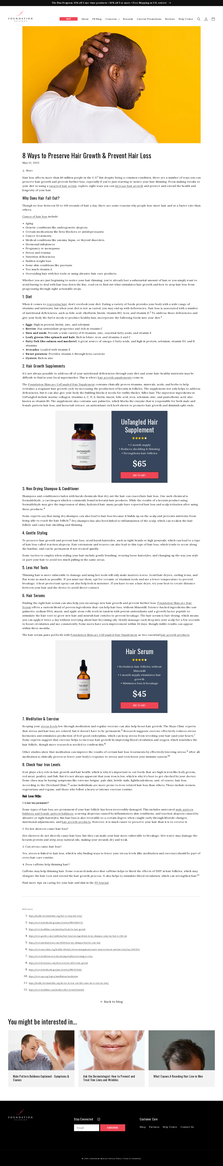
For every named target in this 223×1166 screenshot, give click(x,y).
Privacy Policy (115, 1158)
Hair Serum (139, 651)
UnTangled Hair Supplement (139, 426)
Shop (143, 1126)
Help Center (170, 1126)
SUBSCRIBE (112, 1127)
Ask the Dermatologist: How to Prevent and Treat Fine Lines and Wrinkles (109, 1078)
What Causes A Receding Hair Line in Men (178, 1076)
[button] (112, 19)
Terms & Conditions (132, 1158)
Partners (154, 1126)
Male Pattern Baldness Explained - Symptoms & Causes (41, 1078)
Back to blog (113, 1001)
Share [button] (29, 170)
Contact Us (187, 1126)
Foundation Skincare (99, 1158)
